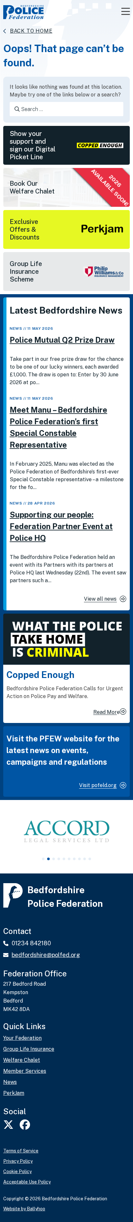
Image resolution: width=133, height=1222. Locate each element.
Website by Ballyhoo (24, 1208)
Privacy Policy (18, 1161)
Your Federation (22, 1038)
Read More (106, 712)
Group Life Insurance (28, 1049)
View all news (100, 599)
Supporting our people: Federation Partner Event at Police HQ (61, 526)
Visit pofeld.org (98, 785)
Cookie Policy (17, 1171)
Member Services (24, 1071)
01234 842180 (31, 943)
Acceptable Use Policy (27, 1181)
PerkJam (13, 1093)
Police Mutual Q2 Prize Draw (62, 339)
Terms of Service (20, 1150)
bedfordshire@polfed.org (46, 954)
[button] (43, 859)
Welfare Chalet (21, 1060)
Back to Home (31, 31)
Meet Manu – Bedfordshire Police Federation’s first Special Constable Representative (58, 427)
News (16, 328)
